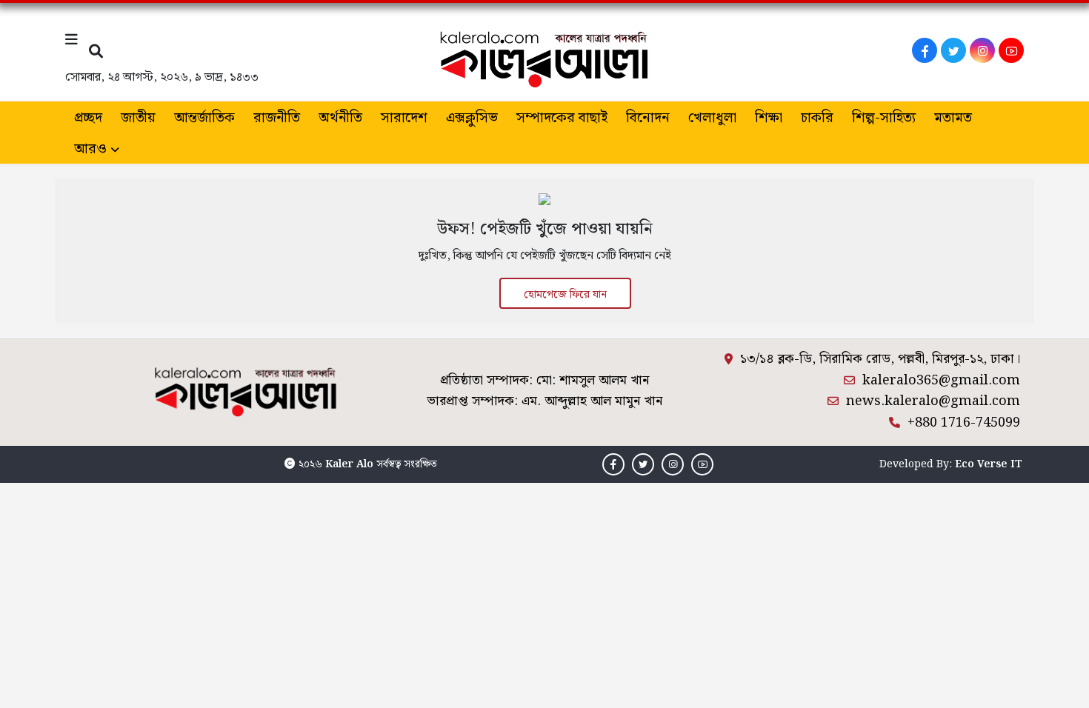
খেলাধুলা (712, 118)
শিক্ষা (768, 118)
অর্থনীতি (340, 118)
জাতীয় (138, 118)
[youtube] (1011, 50)
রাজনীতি (276, 118)
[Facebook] (924, 50)
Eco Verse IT (988, 464)
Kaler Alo (349, 464)
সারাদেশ (404, 118)
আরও (90, 149)
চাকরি (817, 118)
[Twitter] (953, 50)
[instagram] (982, 50)
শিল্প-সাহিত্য (884, 118)
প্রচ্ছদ (88, 118)
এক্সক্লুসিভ (472, 118)
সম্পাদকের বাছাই (561, 118)
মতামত (953, 118)
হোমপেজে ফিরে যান (565, 295)
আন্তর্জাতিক (204, 118)
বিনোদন (648, 118)
